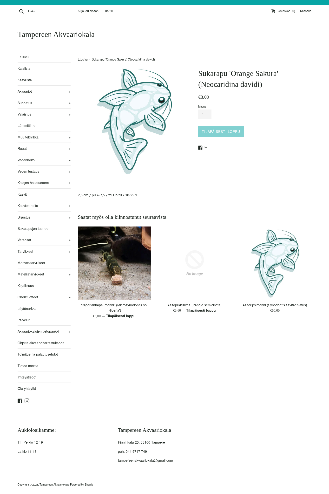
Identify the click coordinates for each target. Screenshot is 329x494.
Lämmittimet (27, 125)
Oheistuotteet (44, 297)
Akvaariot (44, 91)
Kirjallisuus (26, 285)
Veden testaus (44, 171)
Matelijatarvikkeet (44, 274)
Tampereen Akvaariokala (56, 34)
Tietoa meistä (28, 365)
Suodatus (44, 102)
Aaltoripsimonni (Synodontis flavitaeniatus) (275, 304)
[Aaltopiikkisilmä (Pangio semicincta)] (194, 263)
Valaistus (44, 114)
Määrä (202, 106)
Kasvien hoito (44, 205)
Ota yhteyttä (27, 388)
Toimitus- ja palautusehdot (38, 354)
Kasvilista (25, 79)
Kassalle (305, 11)
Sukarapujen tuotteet (33, 228)
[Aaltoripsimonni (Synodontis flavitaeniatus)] (274, 263)
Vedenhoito (44, 160)
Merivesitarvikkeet (31, 262)
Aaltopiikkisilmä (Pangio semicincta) (194, 304)
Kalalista (24, 68)
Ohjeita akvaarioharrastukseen (41, 342)
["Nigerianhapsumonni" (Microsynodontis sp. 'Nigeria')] (114, 263)
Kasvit (22, 194)
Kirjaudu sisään (88, 11)
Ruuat (44, 148)
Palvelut (24, 319)
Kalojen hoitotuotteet (44, 182)
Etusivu (23, 57)
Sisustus (44, 217)
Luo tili (108, 11)
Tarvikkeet (44, 251)
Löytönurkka (27, 308)
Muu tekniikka (44, 137)
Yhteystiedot (27, 377)
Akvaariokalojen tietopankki (44, 331)
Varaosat (44, 239)
